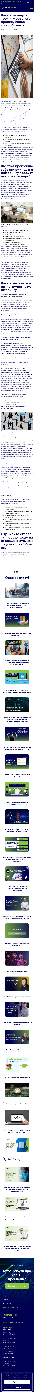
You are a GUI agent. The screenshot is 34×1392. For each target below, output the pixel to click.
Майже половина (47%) (8, 467)
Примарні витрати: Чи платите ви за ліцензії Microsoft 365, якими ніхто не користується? (17, 1160)
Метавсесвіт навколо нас (17, 971)
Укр (28, 2)
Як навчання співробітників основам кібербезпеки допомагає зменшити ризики (17, 1248)
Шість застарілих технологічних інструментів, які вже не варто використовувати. (17, 605)
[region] (17, 1382)
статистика (12, 131)
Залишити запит (9, 1327)
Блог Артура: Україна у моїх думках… (17, 997)
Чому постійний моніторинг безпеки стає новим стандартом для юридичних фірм (17, 1189)
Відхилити (17, 1387)
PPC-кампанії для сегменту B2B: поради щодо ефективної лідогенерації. (17, 889)
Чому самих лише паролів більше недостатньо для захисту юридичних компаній (17, 1219)
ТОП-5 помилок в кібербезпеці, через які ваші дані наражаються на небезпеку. (17, 859)
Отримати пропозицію (17, 1286)
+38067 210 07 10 (10, 1315)
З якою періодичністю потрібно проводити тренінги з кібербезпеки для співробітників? (17, 662)
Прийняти (17, 1382)
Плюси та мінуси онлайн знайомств (17, 1077)
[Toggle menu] (31, 9)
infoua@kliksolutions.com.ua (11, 2)
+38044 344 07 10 (10, 1308)
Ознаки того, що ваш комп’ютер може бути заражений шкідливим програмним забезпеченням (17, 719)
